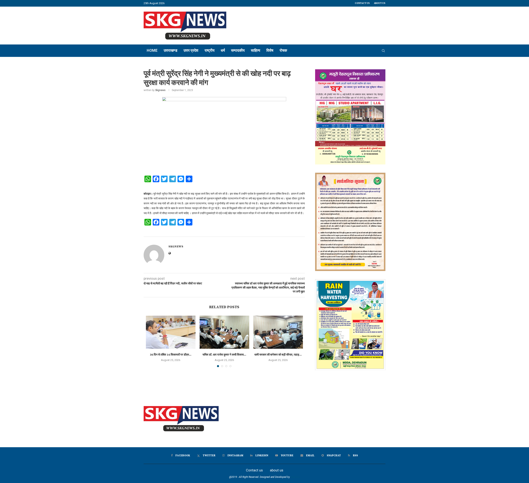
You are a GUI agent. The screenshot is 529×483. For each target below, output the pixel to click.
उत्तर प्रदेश (190, 50)
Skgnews (160, 90)
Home (152, 50)
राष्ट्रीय (209, 50)
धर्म (223, 50)
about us (379, 3)
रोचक (283, 50)
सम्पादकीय (238, 50)
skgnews (295, 477)
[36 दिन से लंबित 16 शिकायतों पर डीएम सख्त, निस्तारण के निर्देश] (170, 332)
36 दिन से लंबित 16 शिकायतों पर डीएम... (170, 355)
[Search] (383, 51)
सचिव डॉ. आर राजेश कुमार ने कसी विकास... (224, 355)
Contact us (362, 3)
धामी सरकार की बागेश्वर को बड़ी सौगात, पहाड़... (278, 355)
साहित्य (255, 50)
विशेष (269, 50)
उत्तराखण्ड (170, 50)
